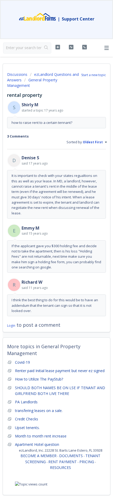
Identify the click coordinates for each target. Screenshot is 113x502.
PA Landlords (26, 401)
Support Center (78, 19)
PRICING (86, 461)
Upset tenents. (27, 427)
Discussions (17, 74)
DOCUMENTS (71, 455)
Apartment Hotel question (37, 444)
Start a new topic (93, 75)
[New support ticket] (57, 47)
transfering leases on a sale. (39, 410)
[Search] (46, 48)
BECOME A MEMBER (38, 455)
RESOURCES (60, 467)
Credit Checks (26, 418)
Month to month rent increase (40, 436)
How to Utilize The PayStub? (39, 379)
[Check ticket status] (71, 47)
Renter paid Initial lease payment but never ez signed (60, 370)
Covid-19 (22, 362)
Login (11, 325)
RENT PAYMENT (62, 461)
